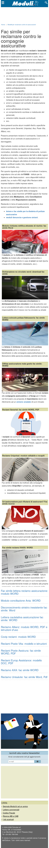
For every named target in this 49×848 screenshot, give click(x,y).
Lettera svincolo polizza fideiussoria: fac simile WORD (23, 318)
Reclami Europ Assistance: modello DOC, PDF (21, 661)
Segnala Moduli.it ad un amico (15, 806)
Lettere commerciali (11, 809)
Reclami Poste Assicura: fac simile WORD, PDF (21, 652)
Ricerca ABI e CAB (10, 816)
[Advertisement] (24, 14)
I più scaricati (8, 819)
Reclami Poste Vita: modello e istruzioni (24, 643)
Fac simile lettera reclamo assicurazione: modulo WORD (24, 592)
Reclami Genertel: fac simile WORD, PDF (20, 409)
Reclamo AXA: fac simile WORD (19, 670)
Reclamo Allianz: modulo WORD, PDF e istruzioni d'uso (24, 628)
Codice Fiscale (9, 813)
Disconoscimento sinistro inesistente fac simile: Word (24, 608)
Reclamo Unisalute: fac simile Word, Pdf (24, 677)
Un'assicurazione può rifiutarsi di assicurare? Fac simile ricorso (24, 502)
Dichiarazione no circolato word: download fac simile (23, 272)
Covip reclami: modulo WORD (18, 637)
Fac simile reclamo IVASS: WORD (17, 547)
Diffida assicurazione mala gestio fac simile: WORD (22, 364)
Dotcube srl (16, 827)
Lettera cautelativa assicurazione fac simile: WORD (22, 618)
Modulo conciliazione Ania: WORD (21, 600)
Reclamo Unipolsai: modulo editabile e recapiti (23, 455)
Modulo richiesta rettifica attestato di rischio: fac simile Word (24, 226)
